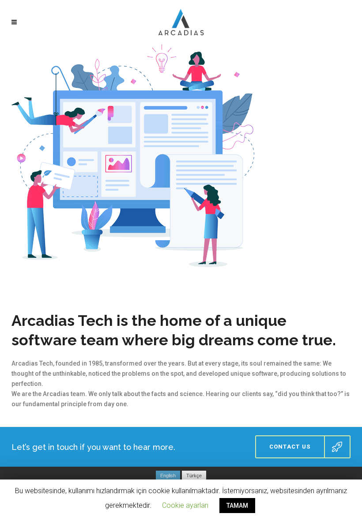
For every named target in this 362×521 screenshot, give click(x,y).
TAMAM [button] (237, 505)
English (168, 475)
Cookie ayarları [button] (185, 505)
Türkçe (194, 475)
